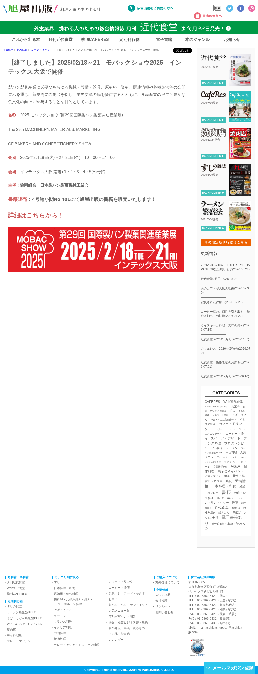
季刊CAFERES (95, 39)
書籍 (226, 492)
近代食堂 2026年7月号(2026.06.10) (225, 376)
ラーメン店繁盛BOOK (22, 612)
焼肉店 (220, 498)
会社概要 (161, 600)
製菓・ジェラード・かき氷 (127, 593)
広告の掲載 (163, 595)
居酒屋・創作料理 (66, 594)
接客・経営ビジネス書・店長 (128, 622)
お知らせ (232, 39)
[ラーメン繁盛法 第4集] (240, 229)
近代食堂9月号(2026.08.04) (219, 279)
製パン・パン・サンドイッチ (128, 605)
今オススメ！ (230, 457)
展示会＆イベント (231, 471)
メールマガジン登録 (233, 667)
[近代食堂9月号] (240, 83)
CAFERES (212, 402)
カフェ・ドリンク (121, 582)
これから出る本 (26, 39)
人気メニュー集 (119, 610)
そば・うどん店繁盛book (223, 419)
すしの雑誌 (14, 606)
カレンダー (216, 429)
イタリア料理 (63, 627)
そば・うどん (63, 610)
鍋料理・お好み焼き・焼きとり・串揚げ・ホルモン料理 (225, 512)
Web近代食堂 (233, 402)
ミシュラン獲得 (213, 448)
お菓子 (235, 406)
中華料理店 (14, 635)
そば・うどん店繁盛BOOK (25, 618)
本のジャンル (197, 39)
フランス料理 (63, 621)
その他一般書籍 (220, 415)
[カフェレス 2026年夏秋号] (240, 120)
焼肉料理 (60, 639)
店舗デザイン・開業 (217, 475)
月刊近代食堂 (60, 39)
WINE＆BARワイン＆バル (216, 406)
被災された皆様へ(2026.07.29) (222, 302)
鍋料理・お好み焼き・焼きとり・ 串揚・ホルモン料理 (75, 602)
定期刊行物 (129, 39)
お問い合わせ (164, 612)
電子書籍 (164, 39)
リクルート (163, 606)
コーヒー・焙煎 (119, 587)
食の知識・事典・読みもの (127, 628)
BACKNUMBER (211, 82)
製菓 (235, 502)
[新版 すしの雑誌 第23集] (240, 193)
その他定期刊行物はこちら (226, 242)
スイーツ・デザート (225, 438)
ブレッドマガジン (19, 641)
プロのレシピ (234, 443)
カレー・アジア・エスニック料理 (76, 645)
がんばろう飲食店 (218, 410)
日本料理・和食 (223, 486)
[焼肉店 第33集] (240, 156)
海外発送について (167, 582)
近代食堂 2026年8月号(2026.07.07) (225, 339)
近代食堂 (222, 508)
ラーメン (231, 448)
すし (232, 410)
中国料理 (231, 452)
